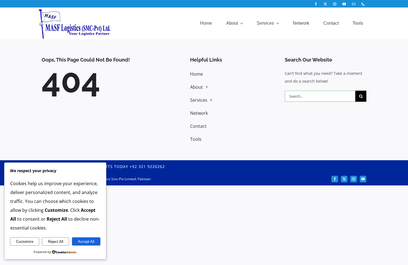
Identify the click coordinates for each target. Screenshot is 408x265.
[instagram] (334, 4)
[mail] (353, 4)
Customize (24, 241)
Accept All (86, 241)
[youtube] (344, 4)
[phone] (363, 4)
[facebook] (316, 4)
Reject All (55, 241)
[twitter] (325, 4)
